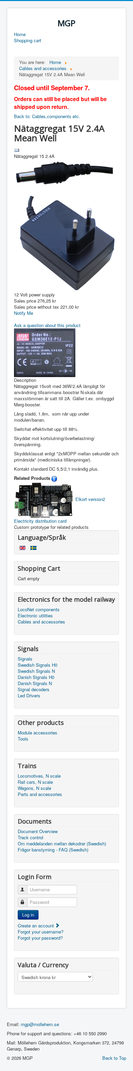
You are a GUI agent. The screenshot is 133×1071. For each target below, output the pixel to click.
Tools (23, 739)
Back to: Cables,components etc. (47, 116)
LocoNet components (39, 609)
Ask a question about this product (47, 325)
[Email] (16, 149)
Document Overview (38, 831)
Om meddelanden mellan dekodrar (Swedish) (62, 844)
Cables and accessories (41, 622)
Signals (25, 659)
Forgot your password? (40, 938)
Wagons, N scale (34, 788)
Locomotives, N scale (39, 776)
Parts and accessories (40, 794)
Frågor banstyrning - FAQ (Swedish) (53, 850)
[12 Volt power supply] (66, 225)
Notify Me (23, 313)
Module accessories (37, 733)
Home (20, 34)
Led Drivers (29, 696)
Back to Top (114, 1058)
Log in (28, 914)
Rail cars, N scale (35, 782)
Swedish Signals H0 (37, 665)
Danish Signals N (35, 683)
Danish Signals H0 (36, 677)
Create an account (36, 925)
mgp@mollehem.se (40, 1024)
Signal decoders (33, 689)
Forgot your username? (40, 931)
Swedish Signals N (36, 671)
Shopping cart (27, 40)
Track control (30, 837)
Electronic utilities (35, 616)
